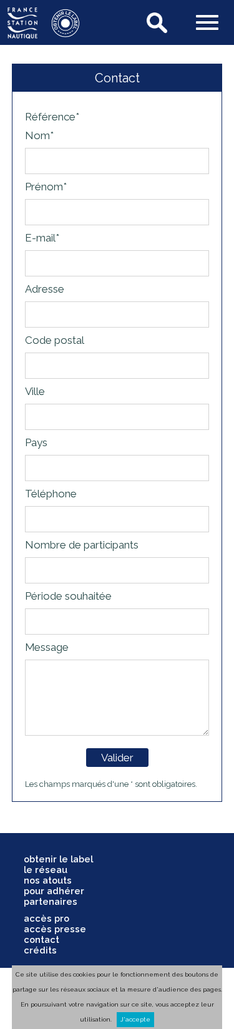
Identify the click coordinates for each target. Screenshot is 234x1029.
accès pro (46, 918)
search (158, 22)
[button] (207, 23)
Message (47, 647)
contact (41, 939)
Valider (117, 757)
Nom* (39, 135)
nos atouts (48, 880)
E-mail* (42, 238)
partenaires (50, 901)
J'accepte (135, 1019)
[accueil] (22, 34)
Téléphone (51, 493)
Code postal (54, 340)
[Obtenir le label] (59, 34)
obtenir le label (58, 859)
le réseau (45, 869)
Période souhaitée (68, 596)
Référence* (52, 116)
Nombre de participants (82, 545)
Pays (36, 442)
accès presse (55, 929)
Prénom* (46, 186)
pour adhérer (54, 890)
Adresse (44, 289)
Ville (35, 391)
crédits (40, 950)
